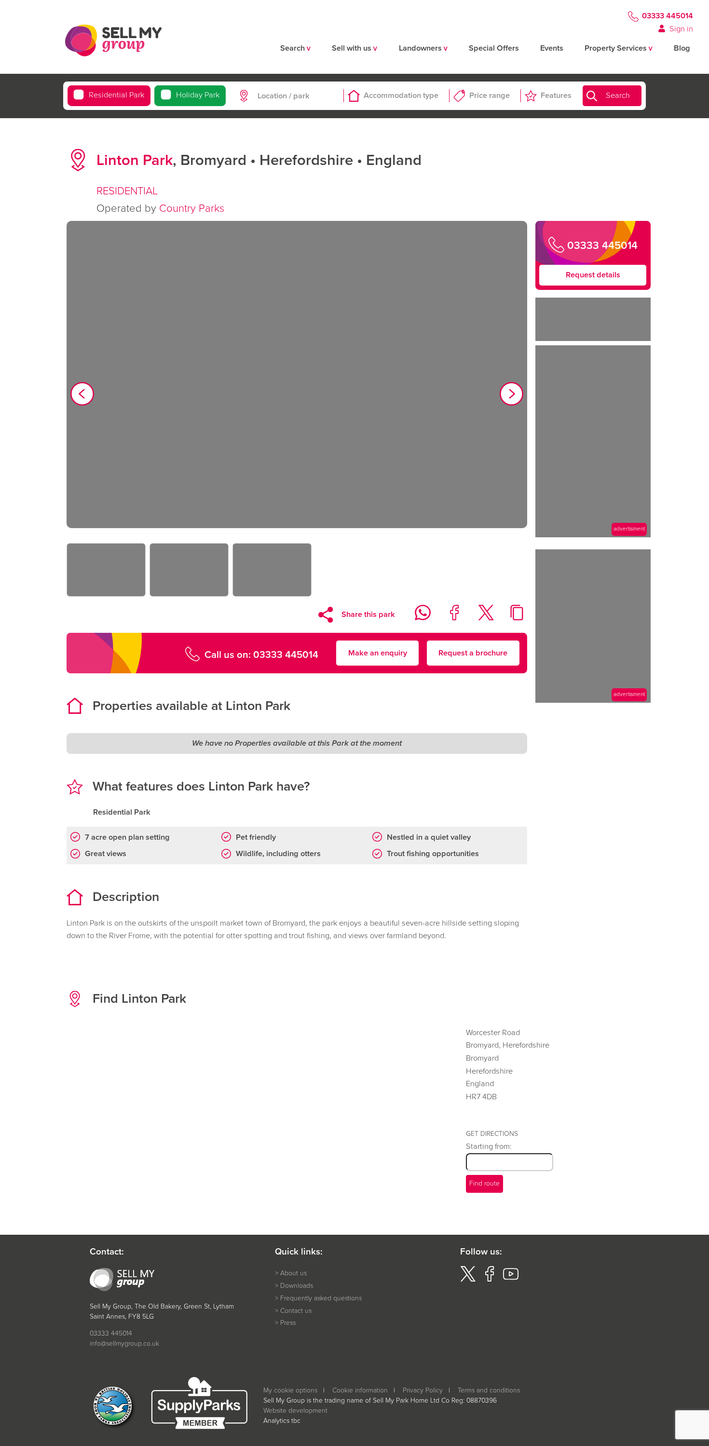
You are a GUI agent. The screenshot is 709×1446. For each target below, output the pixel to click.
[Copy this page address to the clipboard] (511, 618)
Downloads (296, 1286)
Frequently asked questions (321, 1298)
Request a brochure (472, 652)
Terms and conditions (489, 1390)
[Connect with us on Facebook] (489, 1279)
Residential (116, 95)
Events (551, 48)
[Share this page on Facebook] (448, 618)
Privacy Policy (423, 1390)
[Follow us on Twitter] (468, 1279)
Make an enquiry (377, 652)
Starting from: (489, 1146)
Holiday (197, 95)
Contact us (296, 1311)
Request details (593, 275)
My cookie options (290, 1390)
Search (618, 96)
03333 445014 (667, 16)
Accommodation (401, 96)
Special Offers (494, 48)
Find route (484, 1183)
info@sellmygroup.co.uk (124, 1343)
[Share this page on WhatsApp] (417, 618)
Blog (682, 48)
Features (556, 96)
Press (288, 1323)
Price (489, 96)
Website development (295, 1410)
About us (293, 1273)
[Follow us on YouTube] (510, 1279)
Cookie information (360, 1390)
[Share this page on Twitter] (479, 618)
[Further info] (593, 535)
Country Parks (191, 208)
